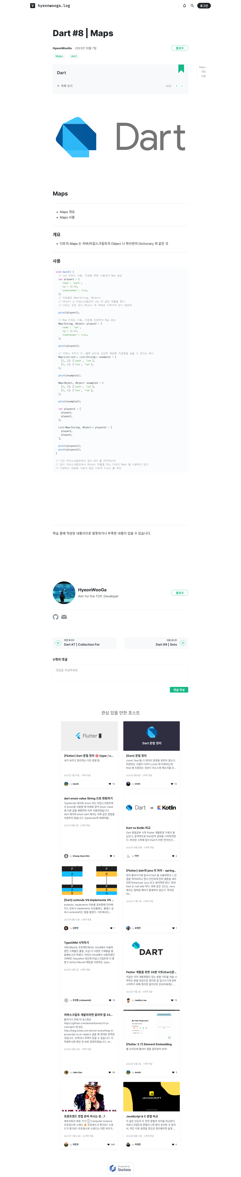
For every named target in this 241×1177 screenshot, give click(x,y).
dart (74, 56)
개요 (203, 71)
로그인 (204, 6)
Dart (61, 72)
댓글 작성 (179, 690)
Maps (59, 56)
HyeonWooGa (62, 48)
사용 (203, 75)
